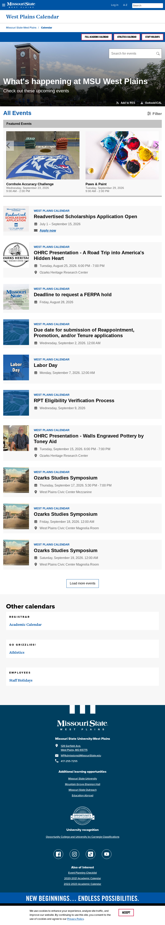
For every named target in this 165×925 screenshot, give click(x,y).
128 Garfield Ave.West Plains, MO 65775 (74, 748)
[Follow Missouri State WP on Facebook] (58, 854)
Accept (126, 912)
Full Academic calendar (96, 37)
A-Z (125, 5)
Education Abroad (82, 795)
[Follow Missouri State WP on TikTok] (90, 854)
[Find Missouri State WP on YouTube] (106, 854)
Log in (114, 5)
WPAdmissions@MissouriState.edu (81, 755)
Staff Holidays (152, 37)
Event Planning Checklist (82, 873)
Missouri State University (82, 779)
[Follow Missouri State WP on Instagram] (74, 854)
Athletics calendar (126, 37)
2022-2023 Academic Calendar (82, 884)
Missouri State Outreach (83, 790)
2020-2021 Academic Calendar (82, 878)
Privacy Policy (75, 919)
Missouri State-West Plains (21, 28)
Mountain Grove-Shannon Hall (82, 784)
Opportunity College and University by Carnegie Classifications (82, 837)
